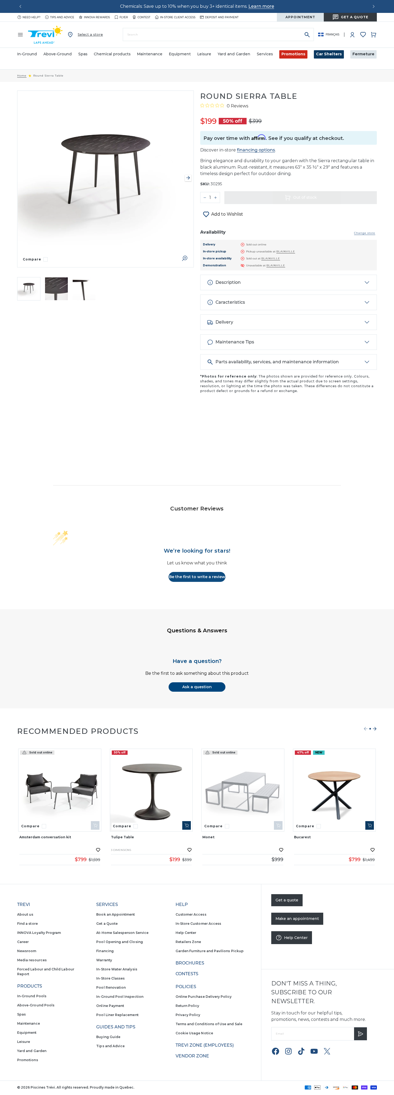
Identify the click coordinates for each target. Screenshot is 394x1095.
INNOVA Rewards (97, 17)
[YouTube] (314, 1051)
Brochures (190, 963)
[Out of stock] (95, 825)
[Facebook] (275, 1051)
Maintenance (28, 1023)
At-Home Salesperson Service (122, 933)
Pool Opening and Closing (119, 942)
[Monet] (243, 790)
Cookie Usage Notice (194, 1033)
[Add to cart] (186, 825)
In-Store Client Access (177, 17)
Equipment (27, 1033)
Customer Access (191, 914)
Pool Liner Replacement (117, 1015)
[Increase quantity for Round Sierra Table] (215, 197)
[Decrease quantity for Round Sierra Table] (205, 197)
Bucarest (302, 837)
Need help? (31, 17)
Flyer (124, 17)
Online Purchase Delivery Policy (204, 997)
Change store (364, 233)
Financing (105, 951)
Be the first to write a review (197, 576)
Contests (187, 973)
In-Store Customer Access (198, 924)
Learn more (261, 6)
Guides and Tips (115, 1026)
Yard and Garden (31, 1051)
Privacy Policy (188, 1015)
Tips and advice (62, 17)
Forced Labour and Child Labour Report (45, 971)
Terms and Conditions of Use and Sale (209, 1024)
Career (23, 942)
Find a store (27, 924)
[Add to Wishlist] (98, 850)
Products (29, 986)
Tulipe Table (122, 837)
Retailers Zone (188, 942)
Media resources (32, 960)
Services (107, 904)
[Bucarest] (334, 790)
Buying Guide (108, 1037)
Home (22, 75)
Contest (143, 17)
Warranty (104, 960)
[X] (327, 1051)
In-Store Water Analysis (116, 969)
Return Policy (187, 1006)
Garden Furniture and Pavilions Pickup (210, 951)
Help (182, 904)
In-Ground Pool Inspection (119, 997)
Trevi (23, 904)
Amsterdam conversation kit (45, 837)
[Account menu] (352, 34)
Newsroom (26, 951)
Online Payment (110, 1006)
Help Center (186, 933)
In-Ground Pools (31, 996)
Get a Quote (107, 924)
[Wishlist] (363, 34)
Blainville (285, 251)
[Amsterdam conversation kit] (59, 790)
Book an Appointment (115, 914)
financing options (256, 150)
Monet (208, 837)
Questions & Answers (197, 630)
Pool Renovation (111, 987)
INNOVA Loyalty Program (39, 933)
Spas (21, 1014)
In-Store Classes (110, 978)
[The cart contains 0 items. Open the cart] (373, 34)
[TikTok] (301, 1051)
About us (25, 914)
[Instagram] (288, 1051)
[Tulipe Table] (151, 790)
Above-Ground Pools (35, 1005)
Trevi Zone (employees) (205, 1045)
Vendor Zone (192, 1055)
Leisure (23, 1042)
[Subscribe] (360, 1033)
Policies (186, 986)
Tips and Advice (110, 1046)
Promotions (293, 54)
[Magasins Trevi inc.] (45, 35)
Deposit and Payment (222, 17)
